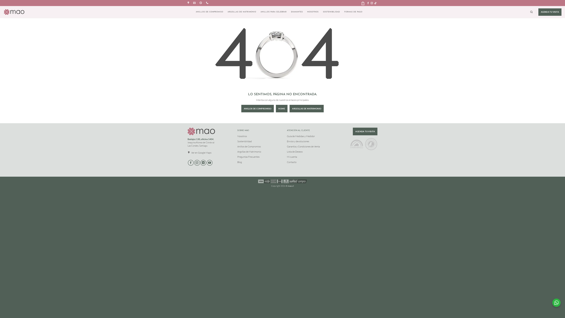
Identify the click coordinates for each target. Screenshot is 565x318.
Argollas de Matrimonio (242, 12)
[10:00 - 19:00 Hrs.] (201, 3)
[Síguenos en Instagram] (372, 3)
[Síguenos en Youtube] (209, 163)
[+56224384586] (207, 3)
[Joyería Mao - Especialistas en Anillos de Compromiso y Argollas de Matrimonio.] (14, 12)
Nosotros (313, 12)
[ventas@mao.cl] (194, 3)
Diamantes (297, 12)
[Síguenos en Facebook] (368, 3)
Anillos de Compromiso (209, 12)
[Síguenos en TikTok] (375, 3)
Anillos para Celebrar (273, 12)
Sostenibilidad (331, 12)
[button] (363, 2)
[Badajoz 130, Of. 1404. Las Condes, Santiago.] (189, 3)
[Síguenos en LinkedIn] (203, 163)
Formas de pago (353, 12)
